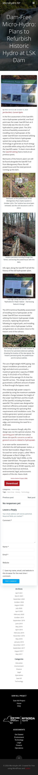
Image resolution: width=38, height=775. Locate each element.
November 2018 (19, 636)
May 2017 (19, 654)
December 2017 (19, 645)
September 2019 (19, 620)
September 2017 (19, 648)
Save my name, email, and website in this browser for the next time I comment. (18, 573)
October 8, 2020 (22, 110)
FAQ (19, 706)
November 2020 (19, 599)
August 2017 (19, 651)
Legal (19, 672)
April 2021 (19, 593)
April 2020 (19, 611)
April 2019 (19, 630)
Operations (19, 675)
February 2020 (19, 614)
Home (19, 703)
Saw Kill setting (12, 152)
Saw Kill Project (19, 701)
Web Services (9, 110)
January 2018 (19, 642)
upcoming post (9, 434)
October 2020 (19, 602)
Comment (7, 520)
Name (6, 547)
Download (12, 483)
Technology (16, 489)
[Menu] (33, 3)
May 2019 (19, 627)
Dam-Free (10, 492)
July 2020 (19, 608)
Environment (19, 666)
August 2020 (19, 605)
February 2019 (19, 633)
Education (19, 663)
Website (6, 562)
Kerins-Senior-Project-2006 (19, 478)
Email (5, 554)
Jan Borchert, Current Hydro (13, 112)
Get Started (19, 734)
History (17, 492)
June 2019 (19, 624)
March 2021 (19, 596)
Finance (19, 669)
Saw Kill (19, 678)
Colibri (27, 768)
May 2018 (19, 639)
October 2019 (19, 617)
